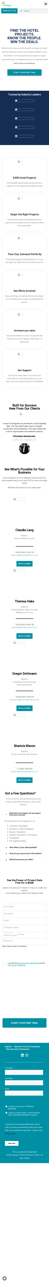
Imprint (8, 1046)
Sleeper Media (32, 1152)
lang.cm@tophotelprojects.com (24, 555)
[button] (46, 4)
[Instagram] (26, 1055)
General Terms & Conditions (27, 1046)
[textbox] (12, 934)
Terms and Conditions (16, 965)
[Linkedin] (22, 1055)
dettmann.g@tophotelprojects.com (24, 700)
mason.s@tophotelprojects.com (24, 771)
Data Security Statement (28, 963)
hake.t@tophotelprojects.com (24, 627)
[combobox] (12, 935)
